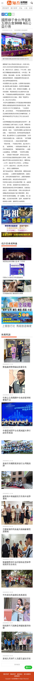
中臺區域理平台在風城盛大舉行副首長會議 (17, 431)
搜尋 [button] (32, 3)
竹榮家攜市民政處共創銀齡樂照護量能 (17, 530)
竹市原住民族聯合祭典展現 (15, 595)
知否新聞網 (17, 3)
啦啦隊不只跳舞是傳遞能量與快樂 (17, 627)
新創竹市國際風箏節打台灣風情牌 (17, 464)
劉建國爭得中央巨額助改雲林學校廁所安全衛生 (17, 563)
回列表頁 (17, 664)
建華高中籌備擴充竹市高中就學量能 (17, 497)
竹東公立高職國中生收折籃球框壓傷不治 (17, 399)
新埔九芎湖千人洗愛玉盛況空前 (17, 658)
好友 (29, 667)
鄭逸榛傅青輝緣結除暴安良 (15, 367)
